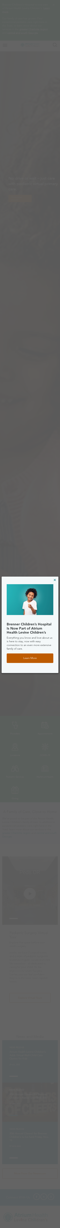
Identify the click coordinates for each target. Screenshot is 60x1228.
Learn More (30, 658)
